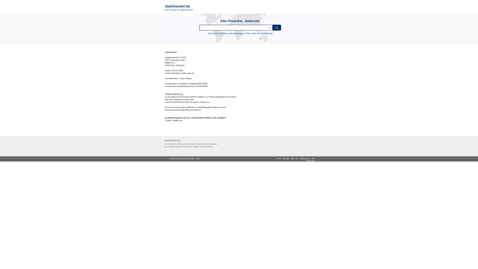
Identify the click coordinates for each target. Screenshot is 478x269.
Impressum (310, 161)
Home (279, 159)
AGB (313, 159)
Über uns (294, 159)
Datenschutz (305, 159)
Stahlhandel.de (177, 6)
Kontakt (286, 159)
